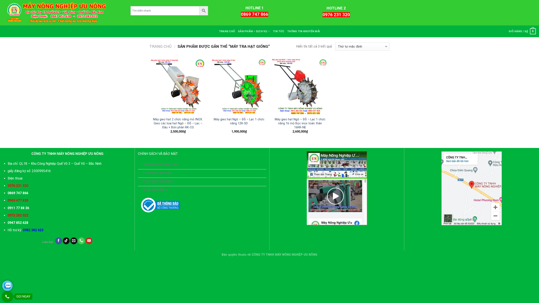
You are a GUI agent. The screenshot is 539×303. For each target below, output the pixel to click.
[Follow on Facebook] (58, 241)
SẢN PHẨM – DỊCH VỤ (252, 31)
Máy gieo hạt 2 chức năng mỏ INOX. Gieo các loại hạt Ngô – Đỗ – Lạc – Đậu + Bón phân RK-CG (178, 123)
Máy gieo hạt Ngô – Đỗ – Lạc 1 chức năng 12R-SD (239, 121)
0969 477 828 (18, 200)
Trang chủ (160, 46)
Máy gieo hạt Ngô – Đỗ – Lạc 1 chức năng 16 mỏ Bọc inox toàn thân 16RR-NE (300, 123)
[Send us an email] (73, 241)
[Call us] (81, 241)
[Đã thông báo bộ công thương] (160, 205)
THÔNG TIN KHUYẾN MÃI (303, 31)
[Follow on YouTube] (88, 241)
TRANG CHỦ (227, 31)
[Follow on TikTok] (66, 241)
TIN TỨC (278, 31)
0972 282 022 (18, 215)
